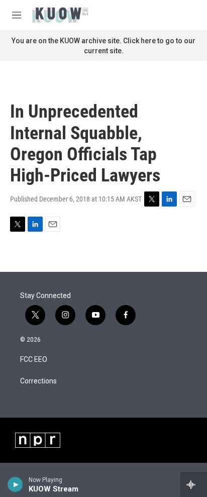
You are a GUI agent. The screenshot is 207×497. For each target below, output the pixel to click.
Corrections (38, 381)
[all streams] (193, 484)
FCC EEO (33, 359)
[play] (15, 484)
